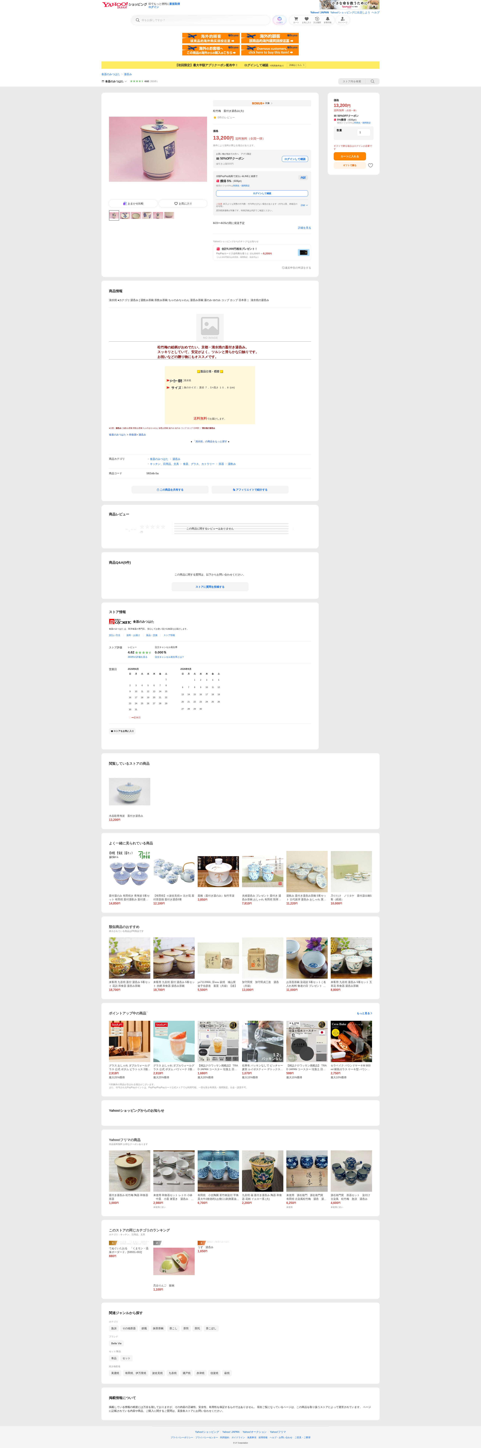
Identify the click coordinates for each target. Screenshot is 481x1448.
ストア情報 (169, 635)
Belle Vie (116, 1343)
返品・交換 (151, 635)
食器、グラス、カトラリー (199, 463)
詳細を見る (304, 227)
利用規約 (224, 1437)
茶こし (173, 1328)
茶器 (221, 463)
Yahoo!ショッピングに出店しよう (350, 12)
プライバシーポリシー (182, 1437)
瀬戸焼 (187, 1373)
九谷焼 (173, 1373)
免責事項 (251, 1437)
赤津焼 (200, 1373)
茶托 (197, 1328)
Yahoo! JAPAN (319, 12)
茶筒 (186, 1328)
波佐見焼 (157, 1373)
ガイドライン (238, 1437)
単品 (113, 1358)
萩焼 (227, 1373)
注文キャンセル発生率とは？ (169, 657)
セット (126, 1358)
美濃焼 (115, 1373)
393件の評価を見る (137, 657)
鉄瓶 (144, 1328)
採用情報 (263, 1437)
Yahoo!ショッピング (207, 1431)
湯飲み (232, 463)
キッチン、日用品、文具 (164, 463)
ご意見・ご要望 (302, 1437)
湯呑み (128, 74)
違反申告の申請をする (298, 267)
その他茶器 (129, 1328)
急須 (113, 1328)
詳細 (303, 205)
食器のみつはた (110, 74)
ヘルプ (376, 12)
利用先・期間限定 (241, 185)
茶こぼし (211, 1328)
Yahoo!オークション (255, 1431)
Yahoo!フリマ (278, 1431)
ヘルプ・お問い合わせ (281, 1437)
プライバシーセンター (206, 1437)
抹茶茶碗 (158, 1328)
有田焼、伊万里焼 (135, 1373)
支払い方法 (114, 635)
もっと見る (363, 1013)
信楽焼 (214, 1373)
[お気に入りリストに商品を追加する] (371, 165)
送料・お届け (133, 635)
